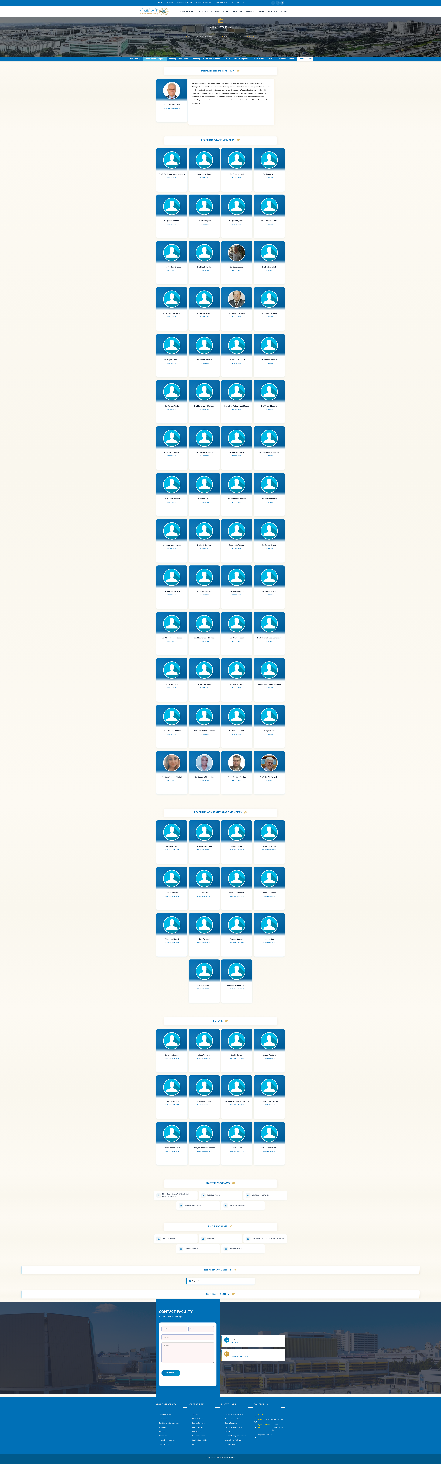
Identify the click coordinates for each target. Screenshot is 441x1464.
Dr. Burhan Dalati (269, 545)
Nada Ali (204, 893)
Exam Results (196, 1432)
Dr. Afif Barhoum (204, 685)
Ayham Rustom (269, 1055)
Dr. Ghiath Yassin (236, 685)
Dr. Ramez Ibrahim (269, 360)
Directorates (163, 1436)
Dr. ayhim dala (269, 731)
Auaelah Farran (269, 847)
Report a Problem (265, 1435)
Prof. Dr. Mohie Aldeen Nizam (172, 174)
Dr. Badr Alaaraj (236, 267)
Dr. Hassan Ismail (236, 731)
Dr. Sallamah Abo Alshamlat (269, 638)
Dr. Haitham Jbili (269, 267)
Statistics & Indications (167, 1440)
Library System (230, 1444)
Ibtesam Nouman (204, 847)
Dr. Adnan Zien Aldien (172, 314)
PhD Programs (258, 59)
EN (238, 3)
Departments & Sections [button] (209, 11)
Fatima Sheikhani (172, 1102)
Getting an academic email (234, 1415)
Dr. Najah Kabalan (172, 360)
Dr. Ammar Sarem (269, 221)
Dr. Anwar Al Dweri (237, 360)
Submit (172, 1373)
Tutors (227, 59)
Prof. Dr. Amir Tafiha (237, 777)
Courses (271, 59)
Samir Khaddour (204, 986)
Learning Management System (235, 1436)
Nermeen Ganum (172, 1055)
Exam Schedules (197, 1427)
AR (232, 3)
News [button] (225, 11)
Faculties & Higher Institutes (169, 1423)
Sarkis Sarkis (236, 1055)
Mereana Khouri (172, 939)
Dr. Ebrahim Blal (237, 174)
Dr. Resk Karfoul (204, 545)
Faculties (226, 36)
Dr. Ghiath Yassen (236, 545)
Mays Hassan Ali (204, 1102)
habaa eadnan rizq (269, 1148)
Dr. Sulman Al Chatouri (269, 453)
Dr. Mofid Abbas (204, 314)
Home (160, 3)
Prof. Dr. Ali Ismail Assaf (204, 731)
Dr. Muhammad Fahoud (204, 406)
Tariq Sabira (237, 1148)
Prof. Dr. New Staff (172, 105)
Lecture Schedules (198, 1423)
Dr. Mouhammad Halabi (204, 638)
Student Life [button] (236, 11)
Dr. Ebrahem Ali (236, 592)
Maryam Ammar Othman (204, 1148)
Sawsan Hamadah (236, 893)
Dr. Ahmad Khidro (236, 453)
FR (243, 3)
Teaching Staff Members (179, 59)
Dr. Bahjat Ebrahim (237, 314)
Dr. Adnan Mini (269, 174)
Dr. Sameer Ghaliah (204, 453)
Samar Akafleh (172, 893)
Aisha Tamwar (204, 1055)
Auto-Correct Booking (232, 1419)
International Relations (203, 3)
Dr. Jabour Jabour (236, 221)
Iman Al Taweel (269, 893)
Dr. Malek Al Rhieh (269, 499)
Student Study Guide (199, 1440)
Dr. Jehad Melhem (172, 221)
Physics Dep (135, 59)
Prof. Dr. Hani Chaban (172, 267)
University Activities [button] (268, 11)
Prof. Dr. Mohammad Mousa (236, 406)
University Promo (221, 3)
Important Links (164, 1444)
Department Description (155, 59)
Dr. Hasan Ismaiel (269, 314)
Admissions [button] (250, 11)
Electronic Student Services (234, 1427)
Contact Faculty (305, 59)
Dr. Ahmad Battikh (172, 592)
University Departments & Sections (206, 36)
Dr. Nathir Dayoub (204, 360)
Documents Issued (198, 1436)
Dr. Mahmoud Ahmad (237, 499)
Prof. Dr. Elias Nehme (172, 731)
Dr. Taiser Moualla (269, 406)
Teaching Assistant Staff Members (206, 59)
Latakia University (229, 1458)
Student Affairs (197, 1419)
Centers (162, 1432)
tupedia (227, 1432)
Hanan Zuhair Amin (172, 1148)
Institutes (162, 1427)
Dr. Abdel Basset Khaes (172, 638)
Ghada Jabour (237, 847)
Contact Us (169, 3)
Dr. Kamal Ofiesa (204, 499)
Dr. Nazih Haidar (204, 267)
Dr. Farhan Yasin (172, 406)
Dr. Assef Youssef (172, 453)
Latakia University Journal (233, 1440)
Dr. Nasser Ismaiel (172, 499)
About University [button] (187, 11)
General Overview (165, 1415)
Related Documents (287, 59)
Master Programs (241, 59)
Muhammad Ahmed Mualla (269, 685)
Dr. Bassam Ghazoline (204, 777)
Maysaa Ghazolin (236, 939)
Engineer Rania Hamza (236, 986)
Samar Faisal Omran (269, 1102)
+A (278, 3)
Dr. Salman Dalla (204, 592)
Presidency (163, 1419)
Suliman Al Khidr (204, 174)
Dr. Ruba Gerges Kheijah (171, 777)
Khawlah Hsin (171, 847)
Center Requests (231, 1423)
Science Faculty (238, 36)
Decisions (195, 1415)
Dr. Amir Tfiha (172, 685)
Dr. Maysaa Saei (237, 638)
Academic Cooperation (184, 3)
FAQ (193, 1444)
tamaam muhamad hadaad (237, 1102)
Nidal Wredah (204, 939)
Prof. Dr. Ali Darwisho (269, 777)
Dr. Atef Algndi (204, 221)
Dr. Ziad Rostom (269, 592)
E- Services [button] (284, 11)
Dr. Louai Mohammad (172, 545)
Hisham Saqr (269, 939)
